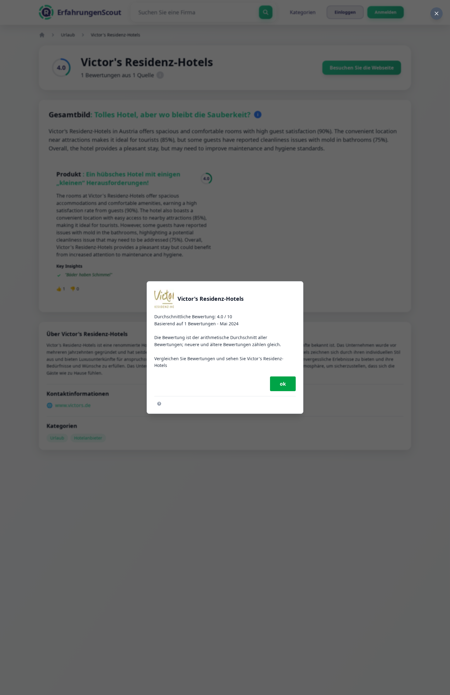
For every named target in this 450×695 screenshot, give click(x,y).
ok (283, 383)
